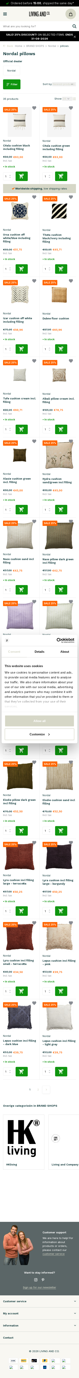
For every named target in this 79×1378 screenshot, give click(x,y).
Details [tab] (40, 651)
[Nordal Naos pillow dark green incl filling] (59, 536)
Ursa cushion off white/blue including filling (16, 238)
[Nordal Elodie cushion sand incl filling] (59, 776)
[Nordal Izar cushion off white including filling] (19, 295)
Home (18, 45)
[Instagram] (35, 1280)
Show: (58, 98)
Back (9, 45)
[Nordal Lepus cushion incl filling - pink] (59, 937)
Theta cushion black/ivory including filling (57, 238)
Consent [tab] (14, 651)
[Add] (22, 176)
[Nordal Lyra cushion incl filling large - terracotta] (19, 857)
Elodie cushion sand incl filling (59, 802)
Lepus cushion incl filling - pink (59, 962)
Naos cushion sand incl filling (18, 561)
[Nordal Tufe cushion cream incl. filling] (19, 375)
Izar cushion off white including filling (17, 320)
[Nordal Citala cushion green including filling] (59, 122)
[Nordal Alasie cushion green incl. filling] (19, 455)
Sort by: (47, 84)
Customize (37, 734)
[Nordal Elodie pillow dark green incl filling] (19, 776)
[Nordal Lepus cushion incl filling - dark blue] (19, 1017)
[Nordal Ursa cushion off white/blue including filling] (19, 211)
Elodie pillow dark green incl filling (19, 801)
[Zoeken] (74, 26)
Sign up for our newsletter (39, 1287)
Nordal (52, 45)
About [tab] (64, 651)
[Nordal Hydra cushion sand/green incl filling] (59, 455)
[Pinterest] (43, 1280)
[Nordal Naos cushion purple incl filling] (19, 616)
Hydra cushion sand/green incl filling (57, 480)
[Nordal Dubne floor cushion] (59, 295)
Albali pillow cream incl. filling (58, 400)
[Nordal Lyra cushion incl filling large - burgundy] (59, 857)
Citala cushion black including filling (16, 147)
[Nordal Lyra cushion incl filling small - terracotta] (19, 937)
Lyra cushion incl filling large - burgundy (58, 882)
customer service (54, 1253)
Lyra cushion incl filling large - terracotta (18, 882)
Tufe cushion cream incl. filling (19, 400)
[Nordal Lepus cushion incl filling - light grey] (59, 1017)
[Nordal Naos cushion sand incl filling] (19, 535)
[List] (74, 99)
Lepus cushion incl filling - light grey (59, 1042)
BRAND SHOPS (35, 45)
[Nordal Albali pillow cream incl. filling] (59, 375)
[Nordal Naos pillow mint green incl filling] (59, 616)
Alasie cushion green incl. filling (17, 480)
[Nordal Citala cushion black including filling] (19, 122)
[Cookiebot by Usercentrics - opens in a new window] (56, 640)
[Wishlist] (34, 108)
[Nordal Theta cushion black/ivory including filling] (59, 211)
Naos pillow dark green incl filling (58, 561)
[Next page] (46, 1090)
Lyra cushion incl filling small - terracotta (18, 962)
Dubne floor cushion (56, 318)
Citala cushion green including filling (56, 147)
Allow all (39, 721)
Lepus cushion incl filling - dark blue (19, 1042)
